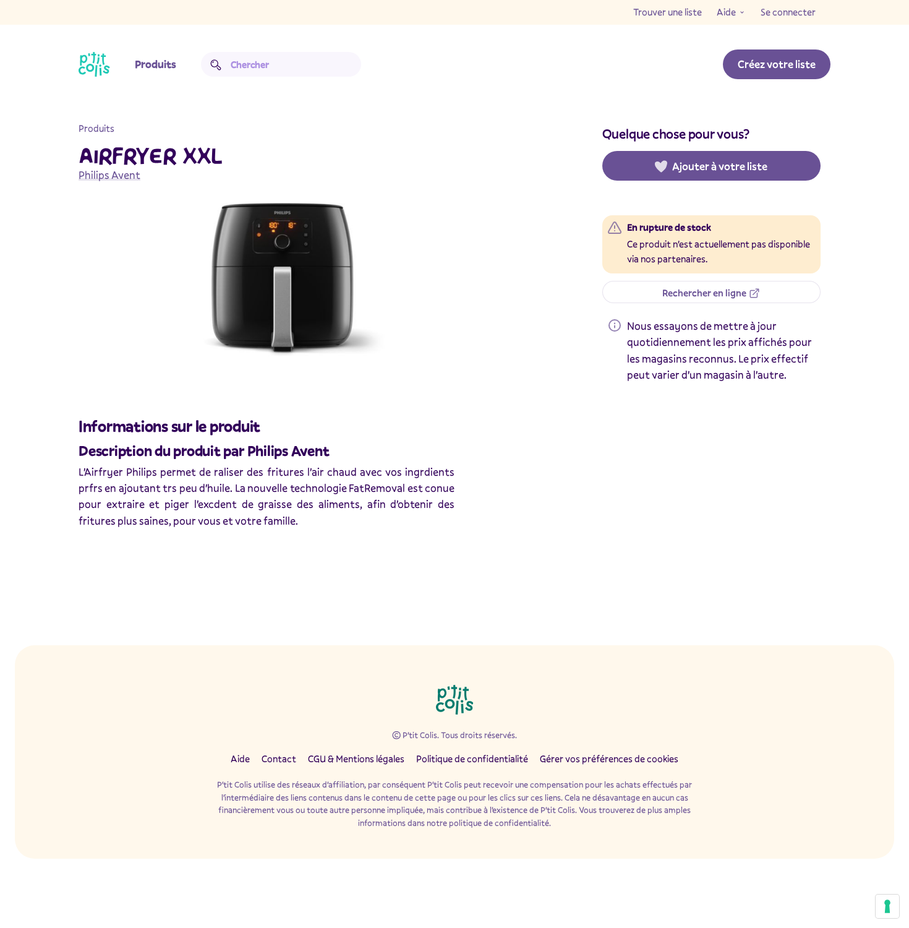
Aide (726, 12)
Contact (279, 758)
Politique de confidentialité (472, 758)
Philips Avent (109, 175)
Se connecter (788, 12)
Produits (155, 64)
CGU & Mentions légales (356, 758)
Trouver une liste (667, 12)
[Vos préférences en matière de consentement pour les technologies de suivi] (887, 906)
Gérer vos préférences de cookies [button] (609, 758)
